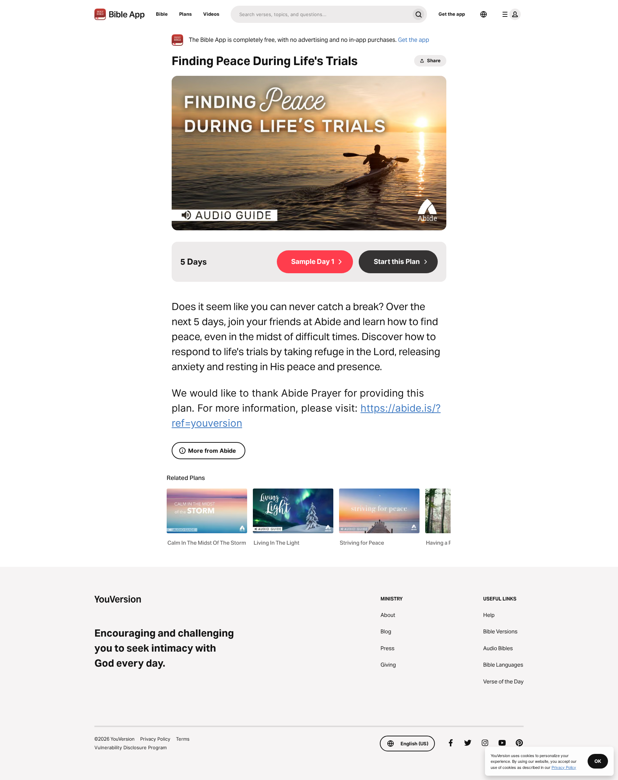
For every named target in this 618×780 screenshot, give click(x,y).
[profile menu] (510, 14)
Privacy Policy (155, 739)
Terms (183, 739)
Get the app (451, 14)
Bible (162, 14)
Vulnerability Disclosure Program (130, 747)
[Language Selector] (483, 14)
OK (597, 761)
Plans (185, 14)
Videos (211, 14)
